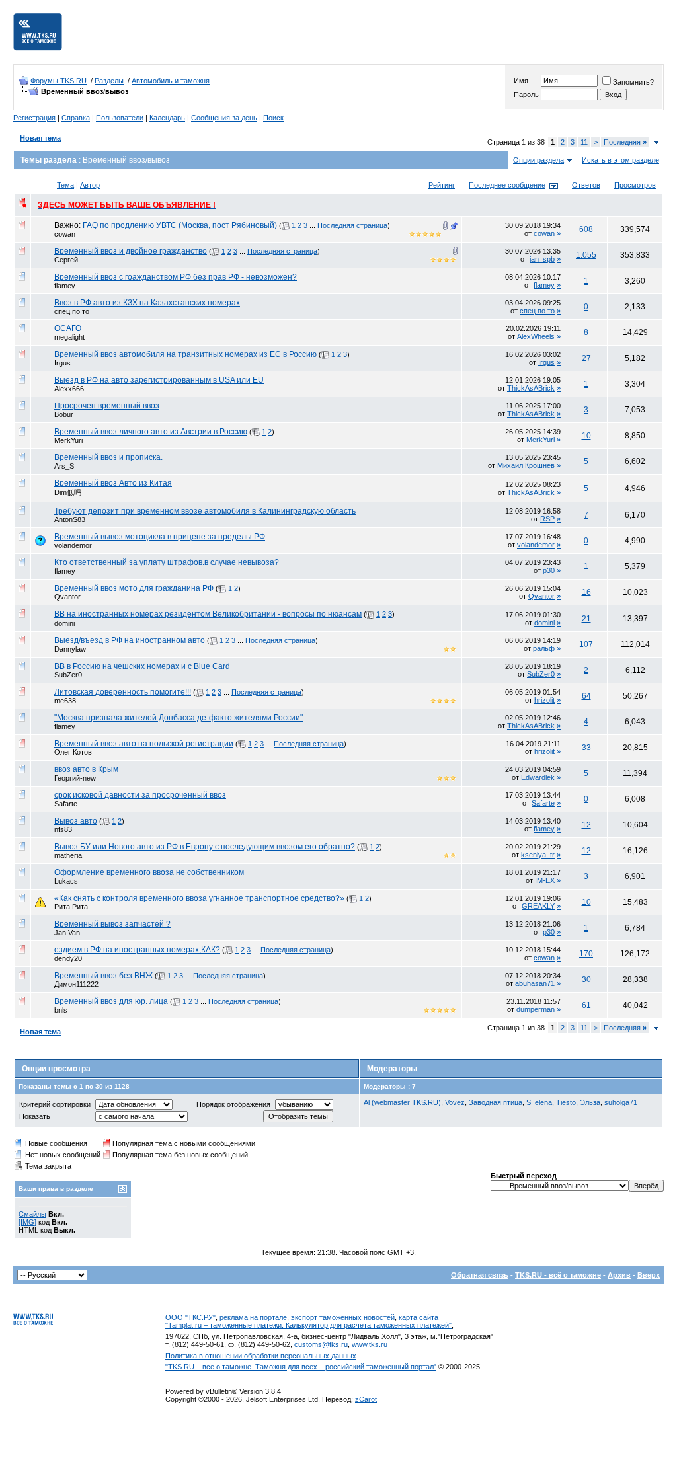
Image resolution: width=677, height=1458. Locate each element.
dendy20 (68, 958)
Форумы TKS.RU (58, 81)
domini (64, 623)
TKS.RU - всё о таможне (558, 1275)
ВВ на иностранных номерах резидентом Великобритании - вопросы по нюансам (208, 614)
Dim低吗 (67, 492)
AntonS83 (69, 519)
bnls (60, 1010)
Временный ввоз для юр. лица (111, 1001)
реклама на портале (253, 1317)
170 (586, 953)
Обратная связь (479, 1275)
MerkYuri (68, 440)
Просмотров (635, 185)
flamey (64, 285)
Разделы (109, 81)
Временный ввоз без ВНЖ (103, 975)
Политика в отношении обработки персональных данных (260, 1356)
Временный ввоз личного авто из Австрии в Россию (150, 431)
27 (586, 358)
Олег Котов (73, 752)
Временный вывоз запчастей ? (112, 924)
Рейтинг (441, 185)
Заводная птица (495, 1102)
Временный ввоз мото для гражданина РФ (134, 588)
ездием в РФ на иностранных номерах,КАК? (137, 949)
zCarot (366, 1399)
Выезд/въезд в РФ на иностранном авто (129, 640)
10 (586, 435)
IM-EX (545, 880)
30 (586, 979)
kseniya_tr (538, 855)
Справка (75, 118)
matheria (68, 855)
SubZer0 (68, 675)
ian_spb (542, 259)
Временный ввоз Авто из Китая (113, 483)
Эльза (590, 1102)
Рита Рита (71, 907)
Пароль (526, 94)
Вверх (648, 1275)
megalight (69, 337)
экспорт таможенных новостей (343, 1317)
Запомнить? (633, 82)
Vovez (455, 1102)
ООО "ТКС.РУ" (190, 1317)
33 (586, 747)
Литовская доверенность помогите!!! (122, 692)
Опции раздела (538, 160)
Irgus (62, 363)
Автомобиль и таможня (171, 81)
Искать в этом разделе (620, 160)
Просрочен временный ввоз (106, 405)
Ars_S (64, 466)
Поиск (273, 118)
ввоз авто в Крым (86, 769)
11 (584, 142)
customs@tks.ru (321, 1344)
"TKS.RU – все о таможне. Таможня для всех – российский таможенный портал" (300, 1367)
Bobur (63, 414)
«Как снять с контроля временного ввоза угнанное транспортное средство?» (199, 898)
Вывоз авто (75, 820)
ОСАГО (67, 328)
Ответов (586, 185)
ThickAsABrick (531, 388)
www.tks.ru (369, 1344)
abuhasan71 (535, 983)
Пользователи (119, 118)
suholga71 (620, 1102)
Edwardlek (538, 777)
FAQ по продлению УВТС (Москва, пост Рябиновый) (180, 225)
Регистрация (34, 118)
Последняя (625, 142)
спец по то (71, 311)
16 (586, 592)
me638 (65, 701)
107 (586, 644)
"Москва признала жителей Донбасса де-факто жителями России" (178, 717)
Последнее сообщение (507, 185)
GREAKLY (538, 906)
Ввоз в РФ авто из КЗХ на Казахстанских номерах (147, 302)
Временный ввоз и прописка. (108, 457)
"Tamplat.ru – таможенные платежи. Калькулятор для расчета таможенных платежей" (308, 1325)
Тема (65, 185)
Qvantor (67, 597)
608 (586, 229)
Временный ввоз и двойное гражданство (130, 251)
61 (586, 1005)
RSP (547, 519)
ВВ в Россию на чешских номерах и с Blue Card (142, 666)
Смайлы (32, 1214)
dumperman (535, 1009)
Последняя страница (352, 225)
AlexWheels (536, 336)
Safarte (65, 804)
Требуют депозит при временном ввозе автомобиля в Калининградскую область (205, 511)
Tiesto (566, 1102)
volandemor (73, 545)
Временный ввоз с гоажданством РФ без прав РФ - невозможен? (175, 277)
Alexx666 (69, 389)
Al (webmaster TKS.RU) (402, 1102)
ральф (544, 648)
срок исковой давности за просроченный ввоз (140, 795)
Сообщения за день (224, 118)
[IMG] (27, 1222)
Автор (90, 185)
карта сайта (418, 1317)
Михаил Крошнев (526, 465)
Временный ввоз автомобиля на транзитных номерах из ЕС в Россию (185, 354)
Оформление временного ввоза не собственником (149, 872)
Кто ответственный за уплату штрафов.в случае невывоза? (166, 562)
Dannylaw (70, 649)
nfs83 (63, 829)
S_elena (539, 1102)
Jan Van (67, 933)
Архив (619, 1275)
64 (586, 696)
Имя (521, 81)
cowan (64, 234)
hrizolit (544, 700)
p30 (549, 570)
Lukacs (66, 881)
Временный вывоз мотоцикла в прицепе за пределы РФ (159, 536)
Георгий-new (75, 778)
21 (586, 618)
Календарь (167, 118)
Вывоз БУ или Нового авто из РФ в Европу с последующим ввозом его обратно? (204, 846)
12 (586, 824)
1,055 (586, 255)
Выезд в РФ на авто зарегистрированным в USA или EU (159, 380)
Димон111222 (76, 984)
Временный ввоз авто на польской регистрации (143, 743)
